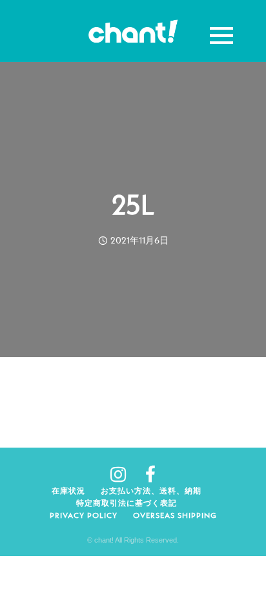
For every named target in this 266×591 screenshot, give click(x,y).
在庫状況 (68, 490)
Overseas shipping (175, 515)
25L (133, 205)
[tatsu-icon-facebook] (150, 474)
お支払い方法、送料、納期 (151, 490)
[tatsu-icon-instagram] (123, 474)
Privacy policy (84, 515)
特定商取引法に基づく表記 (126, 503)
